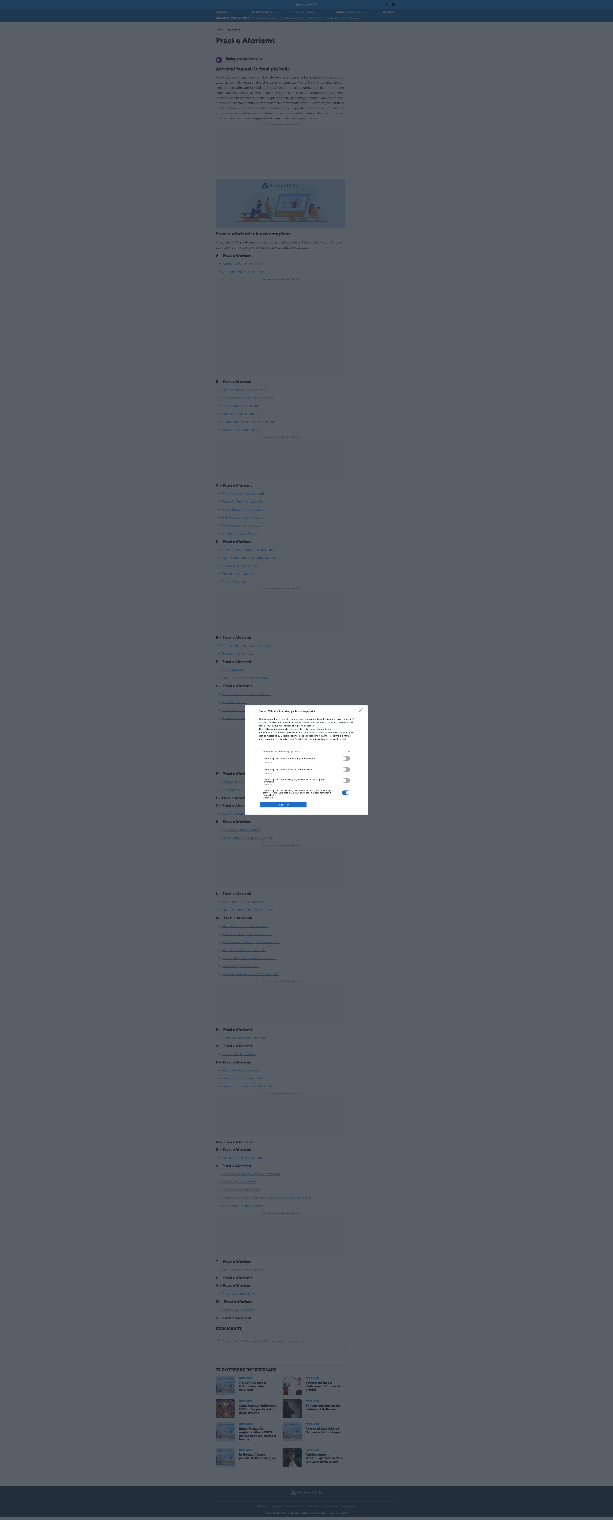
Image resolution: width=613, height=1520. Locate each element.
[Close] (362, 711)
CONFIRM (283, 805)
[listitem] (306, 751)
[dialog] (306, 760)
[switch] (346, 758)
